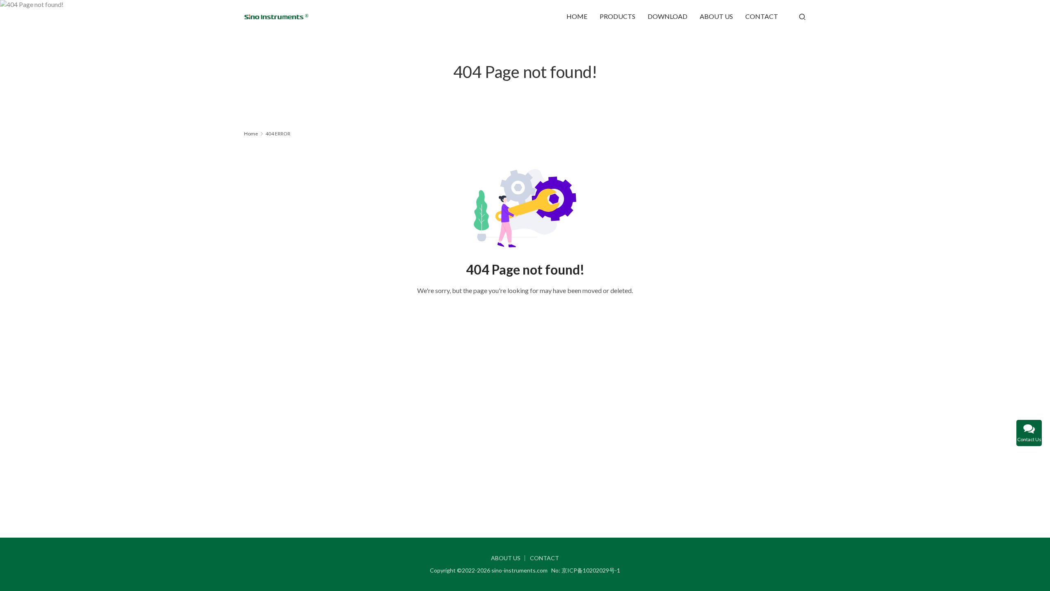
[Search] (802, 16)
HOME (576, 16)
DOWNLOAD (667, 16)
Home (251, 134)
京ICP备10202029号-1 (591, 570)
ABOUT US (716, 16)
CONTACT (761, 16)
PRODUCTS (617, 16)
